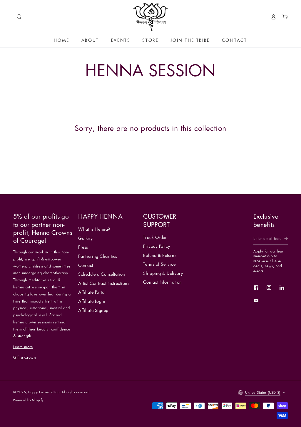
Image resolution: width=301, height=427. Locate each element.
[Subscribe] (286, 239)
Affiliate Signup (93, 310)
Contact (85, 265)
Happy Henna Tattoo (43, 392)
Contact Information (162, 282)
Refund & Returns (159, 255)
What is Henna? (94, 229)
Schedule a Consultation (101, 274)
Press (83, 247)
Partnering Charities (97, 256)
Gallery (85, 238)
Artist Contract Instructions (103, 283)
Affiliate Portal (92, 292)
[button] (19, 17)
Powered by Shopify (28, 400)
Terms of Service (159, 264)
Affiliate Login (91, 301)
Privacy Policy (156, 246)
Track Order (155, 237)
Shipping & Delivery (163, 273)
